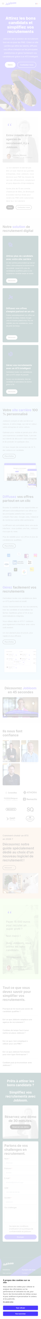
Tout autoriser (20, 1314)
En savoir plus (8, 1302)
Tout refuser (20, 1308)
